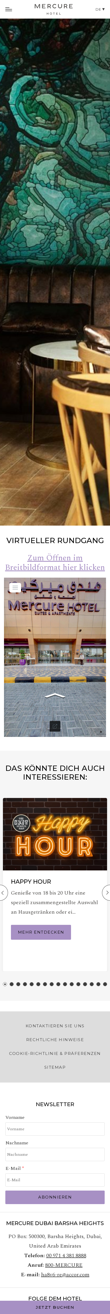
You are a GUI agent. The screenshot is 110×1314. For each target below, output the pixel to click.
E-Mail (13, 1168)
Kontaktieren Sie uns (55, 1025)
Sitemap (55, 1067)
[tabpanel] (55, 263)
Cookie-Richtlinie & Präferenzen (55, 1053)
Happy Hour (31, 881)
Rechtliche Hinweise (55, 1039)
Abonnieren (55, 1197)
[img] (53, 9)
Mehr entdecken (41, 932)
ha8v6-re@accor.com (65, 1275)
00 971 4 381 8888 (66, 1256)
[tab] (5, 984)
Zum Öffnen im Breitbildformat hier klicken (55, 563)
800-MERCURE (63, 1265)
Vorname (15, 1117)
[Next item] (106, 893)
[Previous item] (4, 893)
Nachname (16, 1142)
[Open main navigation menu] (8, 9)
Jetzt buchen (55, 1307)
